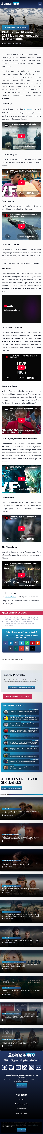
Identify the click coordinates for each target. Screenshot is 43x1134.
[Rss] (24, 1067)
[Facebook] (4, 1067)
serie (29, 624)
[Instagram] (31, 1067)
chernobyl (13, 618)
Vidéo (25, 27)
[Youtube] (18, 1067)
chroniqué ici (29, 109)
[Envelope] (38, 1067)
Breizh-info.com (10, 597)
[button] (40, 4)
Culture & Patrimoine (16, 27)
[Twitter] (11, 1067)
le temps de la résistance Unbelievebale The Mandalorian (18, 623)
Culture (6, 27)
